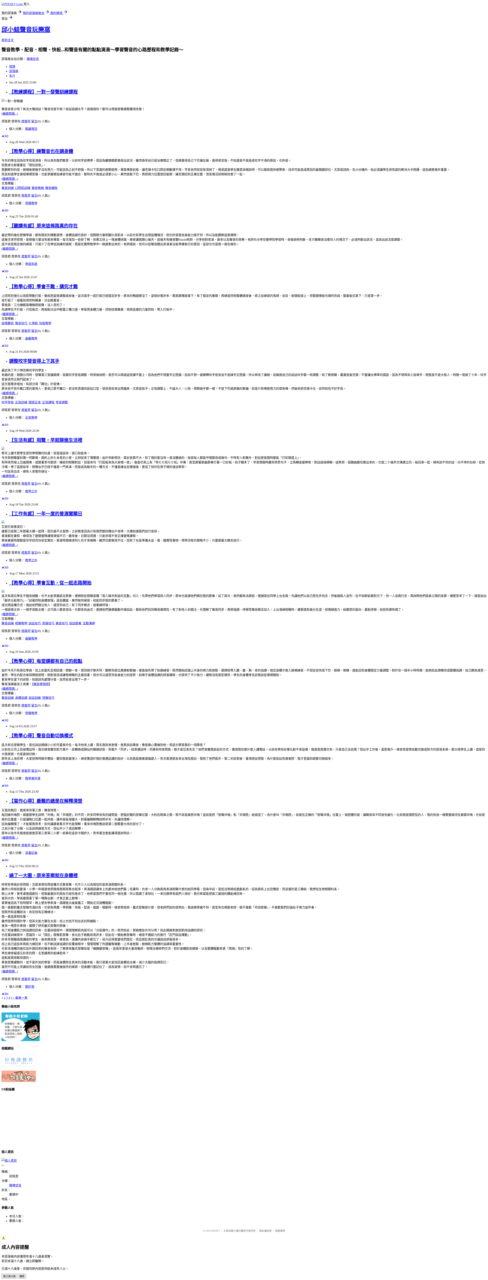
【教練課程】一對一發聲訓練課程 (43, 91)
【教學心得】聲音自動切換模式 (41, 735)
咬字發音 (8, 402)
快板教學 (45, 323)
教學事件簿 (32, 778)
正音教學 (31, 417)
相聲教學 (21, 623)
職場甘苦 (33, 59)
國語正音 (35, 402)
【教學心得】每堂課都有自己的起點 (45, 661)
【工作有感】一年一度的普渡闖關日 (45, 513)
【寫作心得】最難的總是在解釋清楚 (45, 801)
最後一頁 (21, 997)
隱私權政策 (265, 1230)
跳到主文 (8, 40)
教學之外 (31, 491)
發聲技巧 (48, 697)
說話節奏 (75, 623)
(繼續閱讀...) (10, 113)
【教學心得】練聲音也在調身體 (41, 151)
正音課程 (48, 402)
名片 (12, 75)
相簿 (12, 66)
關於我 (29, 986)
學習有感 (31, 264)
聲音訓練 (8, 188)
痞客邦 (25, 121)
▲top (5, 135)
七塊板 (34, 323)
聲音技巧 (21, 323)
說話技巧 (35, 623)
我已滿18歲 (9, 1276)
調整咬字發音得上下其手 (34, 361)
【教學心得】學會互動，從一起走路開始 (50, 582)
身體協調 (21, 697)
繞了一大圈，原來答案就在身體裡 (43, 875)
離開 (21, 1276)
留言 (34, 121)
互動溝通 (89, 623)
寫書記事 (31, 853)
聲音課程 (51, 188)
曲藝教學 (31, 338)
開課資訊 (31, 129)
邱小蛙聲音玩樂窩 (26, 29)
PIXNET (215, 1230)
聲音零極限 (41, 684)
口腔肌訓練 (23, 188)
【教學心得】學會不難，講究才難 (43, 286)
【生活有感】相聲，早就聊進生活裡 (45, 440)
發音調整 (62, 402)
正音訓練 (21, 402)
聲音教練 (38, 188)
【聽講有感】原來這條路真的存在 (43, 225)
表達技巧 (48, 623)
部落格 (13, 71)
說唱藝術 (8, 323)
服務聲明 (280, 1230)
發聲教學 (31, 203)
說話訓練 (35, 697)
